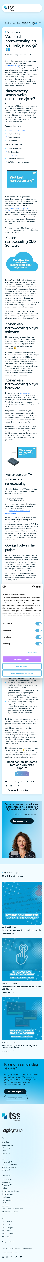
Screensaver (6, 1206)
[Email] (19, 786)
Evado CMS (6, 1225)
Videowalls (6, 1182)
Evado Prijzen (6, 1236)
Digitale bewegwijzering (10, 1191)
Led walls (5, 1188)
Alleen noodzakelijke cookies (22, 673)
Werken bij (6, 1148)
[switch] (38, 630)
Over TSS (5, 1142)
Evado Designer (7, 1228)
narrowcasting (13, 65)
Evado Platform (7, 1222)
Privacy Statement (7, 1253)
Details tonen (32, 652)
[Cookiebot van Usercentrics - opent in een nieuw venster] (32, 586)
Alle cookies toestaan (22, 659)
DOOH (4, 1203)
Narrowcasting (7, 1179)
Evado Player (6, 1231)
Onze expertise (7, 1145)
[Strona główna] (2, 23)
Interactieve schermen (10, 1212)
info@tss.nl (6, 1170)
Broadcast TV (7, 1185)
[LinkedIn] (11, 786)
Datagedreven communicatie (12, 1209)
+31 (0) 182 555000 (9, 1167)
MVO (4, 1151)
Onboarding (12, 155)
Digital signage (7, 1194)
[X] (15, 786)
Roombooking (7, 1200)
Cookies (15, 1253)
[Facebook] (6, 786)
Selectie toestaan (22, 666)
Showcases (6, 1154)
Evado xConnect (8, 1234)
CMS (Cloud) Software (16, 130)
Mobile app (6, 1197)
